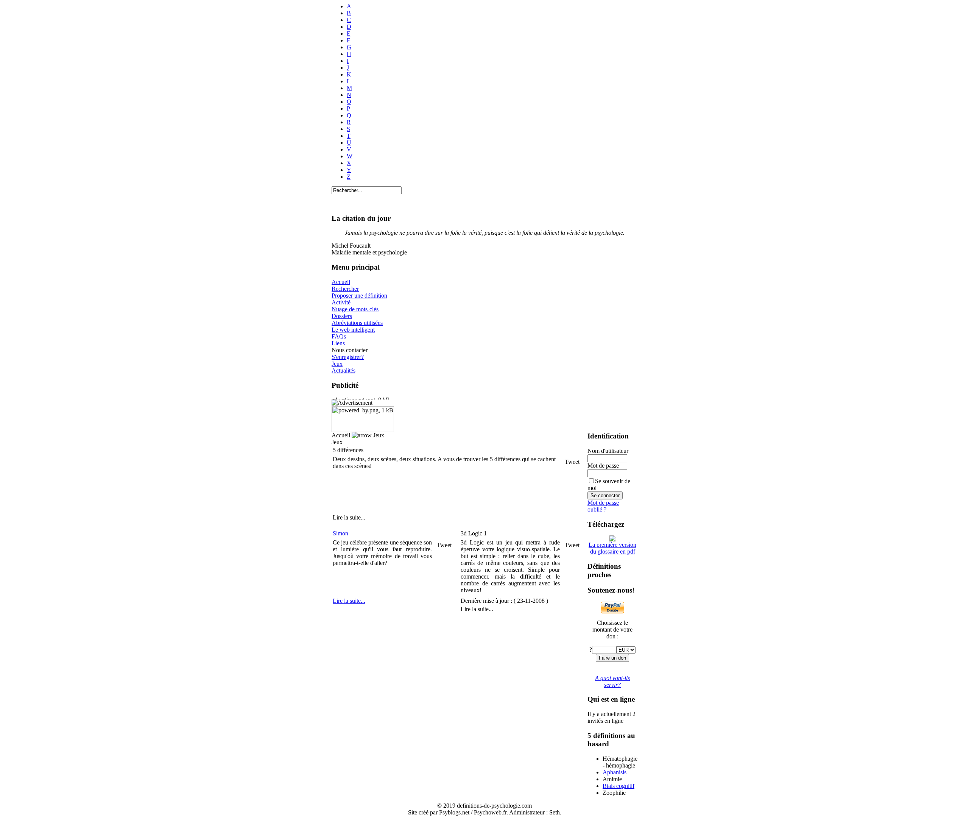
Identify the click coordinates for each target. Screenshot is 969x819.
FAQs (339, 336)
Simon (340, 533)
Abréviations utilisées (357, 323)
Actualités (343, 370)
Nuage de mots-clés (355, 309)
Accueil (341, 282)
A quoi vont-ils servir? (612, 681)
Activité (341, 302)
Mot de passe (603, 465)
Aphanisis (614, 772)
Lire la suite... (349, 600)
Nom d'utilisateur (607, 451)
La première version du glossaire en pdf (612, 548)
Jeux (337, 363)
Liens (338, 343)
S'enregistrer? (348, 357)
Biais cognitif (618, 786)
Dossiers (342, 316)
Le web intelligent (353, 329)
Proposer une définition (359, 295)
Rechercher (345, 288)
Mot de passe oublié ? (603, 506)
